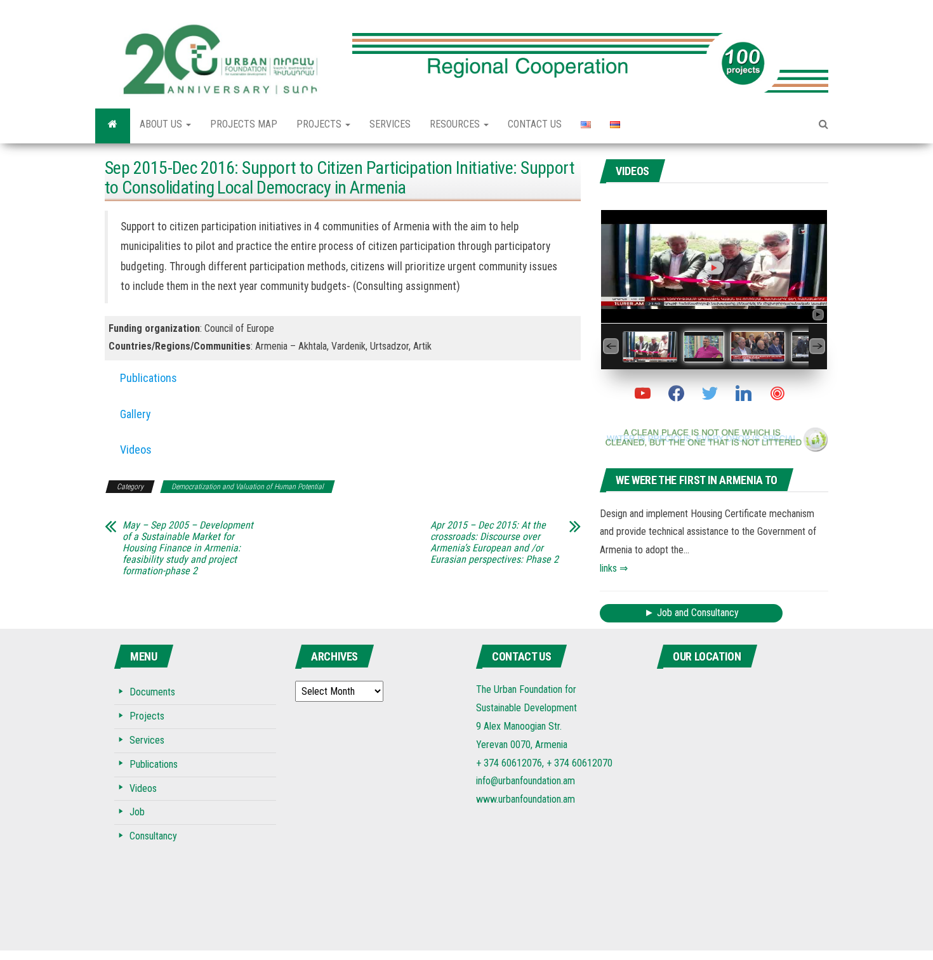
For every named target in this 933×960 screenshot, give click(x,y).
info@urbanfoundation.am (525, 781)
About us (162, 124)
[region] (590, 53)
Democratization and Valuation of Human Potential (247, 486)
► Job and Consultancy (691, 613)
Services (390, 124)
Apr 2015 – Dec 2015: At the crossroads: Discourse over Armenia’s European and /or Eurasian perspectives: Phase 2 (494, 542)
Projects (320, 124)
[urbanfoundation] (112, 124)
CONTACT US (535, 124)
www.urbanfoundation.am (525, 799)
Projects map (243, 124)
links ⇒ (614, 568)
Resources (456, 124)
